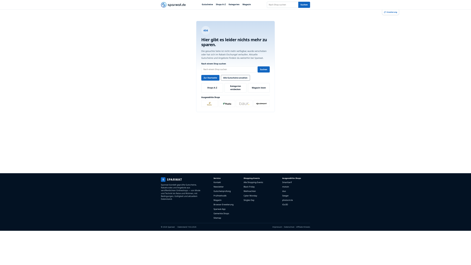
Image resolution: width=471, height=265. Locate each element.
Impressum (277, 227)
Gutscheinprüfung (222, 191)
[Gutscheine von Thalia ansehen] (227, 103)
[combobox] (282, 5)
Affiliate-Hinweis (303, 227)
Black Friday (249, 186)
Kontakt (217, 182)
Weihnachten (250, 191)
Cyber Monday (250, 195)
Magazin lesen (259, 87)
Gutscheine (207, 4)
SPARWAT (172, 179)
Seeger (285, 195)
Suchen (304, 4)
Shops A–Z (221, 4)
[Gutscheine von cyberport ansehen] (261, 103)
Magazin (246, 4)
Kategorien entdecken (235, 88)
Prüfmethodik (220, 195)
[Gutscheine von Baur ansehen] (244, 103)
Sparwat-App (220, 209)
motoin (285, 186)
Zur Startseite (210, 77)
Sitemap (217, 218)
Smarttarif (287, 182)
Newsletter (219, 186)
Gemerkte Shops (221, 213)
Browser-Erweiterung (224, 204)
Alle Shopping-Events (253, 182)
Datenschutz (289, 227)
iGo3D (285, 204)
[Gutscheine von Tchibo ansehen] (209, 103)
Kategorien (234, 4)
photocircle (287, 200)
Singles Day (249, 200)
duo (284, 191)
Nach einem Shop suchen (213, 63)
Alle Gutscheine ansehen (235, 77)
